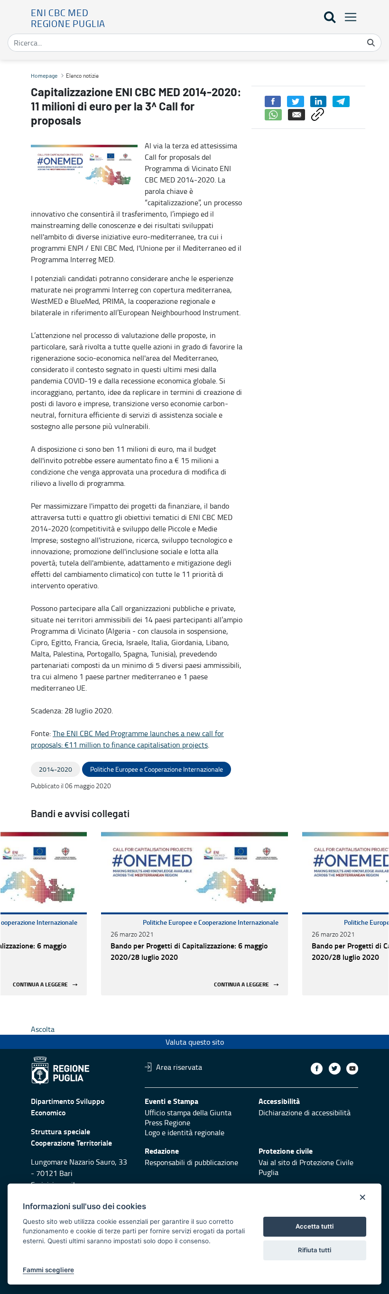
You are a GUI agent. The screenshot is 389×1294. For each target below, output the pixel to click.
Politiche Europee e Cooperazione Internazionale (210, 922)
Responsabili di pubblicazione (191, 1162)
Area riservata (179, 1067)
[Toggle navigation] (348, 17)
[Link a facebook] (317, 1069)
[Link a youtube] (352, 1069)
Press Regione (167, 1122)
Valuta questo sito (195, 1042)
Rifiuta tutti (314, 1250)
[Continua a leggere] (194, 872)
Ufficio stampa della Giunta (188, 1112)
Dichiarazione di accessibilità (305, 1112)
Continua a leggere (40, 985)
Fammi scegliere (48, 1270)
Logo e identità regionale (184, 1132)
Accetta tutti (314, 1226)
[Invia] (371, 42)
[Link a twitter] (335, 1069)
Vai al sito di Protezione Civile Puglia (306, 1167)
